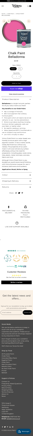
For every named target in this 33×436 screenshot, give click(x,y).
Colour (5, 175)
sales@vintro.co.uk (13, 419)
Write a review (16, 282)
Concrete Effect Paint (9, 358)
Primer (4, 370)
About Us (5, 394)
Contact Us (6, 381)
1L (20, 69)
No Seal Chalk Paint (9, 368)
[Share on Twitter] (19, 193)
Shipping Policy (7, 390)
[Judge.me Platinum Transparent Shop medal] (7, 258)
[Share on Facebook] (16, 193)
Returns (5, 187)
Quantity (16, 73)
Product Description (10, 99)
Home (3, 13)
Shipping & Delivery (10, 181)
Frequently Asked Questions (12, 383)
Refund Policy (7, 388)
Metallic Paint (6, 366)
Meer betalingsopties (16, 94)
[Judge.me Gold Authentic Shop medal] (16, 258)
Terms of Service (7, 392)
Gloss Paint (6, 362)
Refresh (4, 373)
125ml (13, 69)
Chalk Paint (10, 13)
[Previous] (4, 21)
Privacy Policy (6, 386)
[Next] (9, 21)
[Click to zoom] (29, 21)
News (4, 396)
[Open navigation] (2, 6)
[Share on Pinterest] (22, 193)
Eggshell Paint (7, 360)
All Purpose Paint (8, 354)
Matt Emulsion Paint (9, 364)
